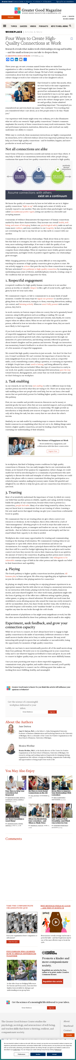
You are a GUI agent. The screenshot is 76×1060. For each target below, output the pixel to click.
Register (71, 16)
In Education (47, 1)
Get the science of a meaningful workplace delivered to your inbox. (23, 705)
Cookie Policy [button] (16, 1049)
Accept (54, 1054)
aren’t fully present (50, 304)
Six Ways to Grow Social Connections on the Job (38, 792)
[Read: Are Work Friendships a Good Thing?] (15, 810)
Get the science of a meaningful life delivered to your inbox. (40, 1002)
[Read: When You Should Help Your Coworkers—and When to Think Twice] (38, 810)
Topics (14, 26)
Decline (38, 1054)
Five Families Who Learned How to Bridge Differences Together (21, 953)
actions (27, 266)
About (67, 1021)
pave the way (65, 370)
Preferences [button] (58, 1049)
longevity (50, 228)
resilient (19, 228)
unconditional (22, 211)
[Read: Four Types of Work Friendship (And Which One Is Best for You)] (62, 810)
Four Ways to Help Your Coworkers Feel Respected (14, 793)
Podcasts (43, 26)
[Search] (70, 25)
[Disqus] (39, 865)
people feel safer (22, 505)
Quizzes (23, 26)
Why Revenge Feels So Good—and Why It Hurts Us (55, 906)
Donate (11, 17)
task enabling (38, 385)
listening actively (26, 304)
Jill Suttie (35, 796)
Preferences (21, 1054)
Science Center (18, 1)
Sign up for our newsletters (65, 1)
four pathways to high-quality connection (39, 269)
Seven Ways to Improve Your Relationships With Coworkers (61, 793)
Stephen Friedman (61, 825)
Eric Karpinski (59, 798)
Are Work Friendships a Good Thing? (14, 820)
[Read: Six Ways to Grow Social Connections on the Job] (38, 782)
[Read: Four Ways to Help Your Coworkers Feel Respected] (15, 782)
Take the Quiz (13, 942)
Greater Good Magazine (38, 10)
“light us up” (27, 206)
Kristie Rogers (13, 798)
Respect (33, 288)
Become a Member (68, 19)
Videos (33, 26)
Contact (68, 1030)
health (61, 222)
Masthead (68, 1025)
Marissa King (13, 824)
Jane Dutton (12, 56)
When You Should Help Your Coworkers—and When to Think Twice (37, 821)
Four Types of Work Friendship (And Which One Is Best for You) (61, 821)
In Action (38, 1)
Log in (64, 16)
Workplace (13, 32)
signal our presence (45, 298)
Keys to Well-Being (59, 26)
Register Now (53, 451)
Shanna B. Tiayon (37, 825)
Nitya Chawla (18, 800)
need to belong (37, 364)
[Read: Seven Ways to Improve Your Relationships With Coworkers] (62, 782)
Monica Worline (23, 56)
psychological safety (49, 225)
